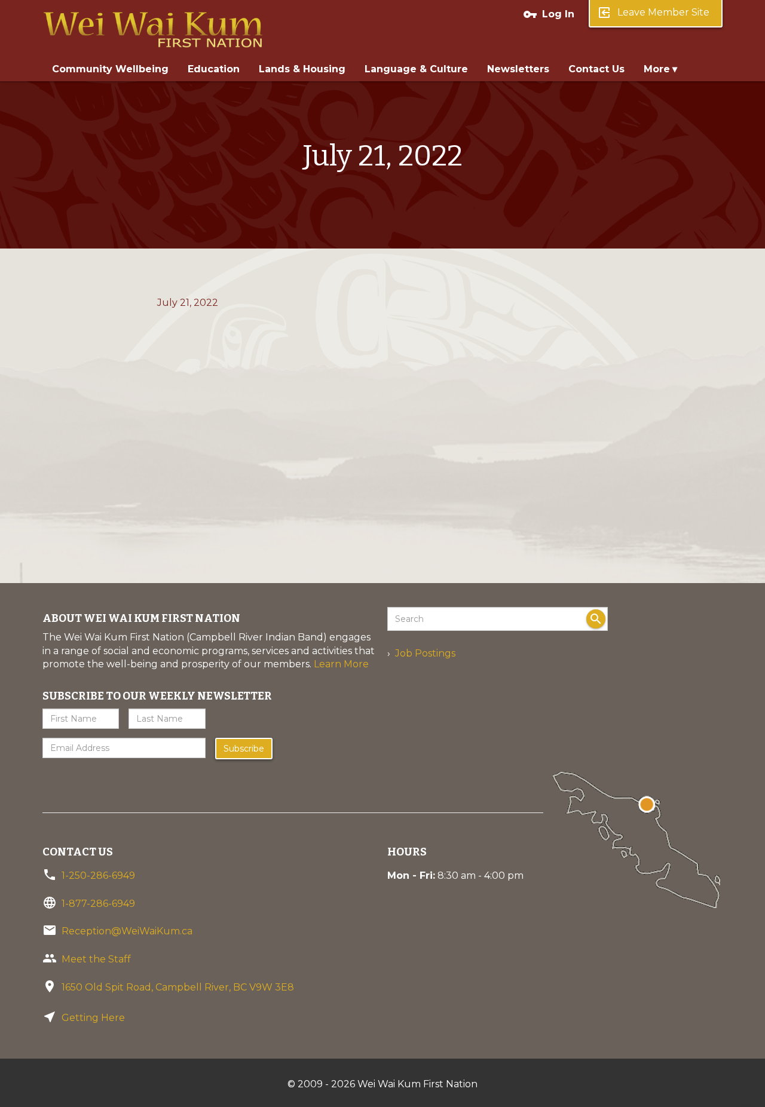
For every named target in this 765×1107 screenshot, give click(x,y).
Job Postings (425, 653)
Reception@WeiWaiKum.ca (127, 931)
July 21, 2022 (187, 302)
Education (214, 69)
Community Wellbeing (110, 69)
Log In (548, 14)
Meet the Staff (96, 959)
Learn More (341, 664)
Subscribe (244, 748)
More (657, 69)
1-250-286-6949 (98, 875)
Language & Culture (416, 69)
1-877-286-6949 (98, 903)
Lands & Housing (302, 69)
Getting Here (93, 1017)
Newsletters (518, 69)
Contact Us (596, 69)
